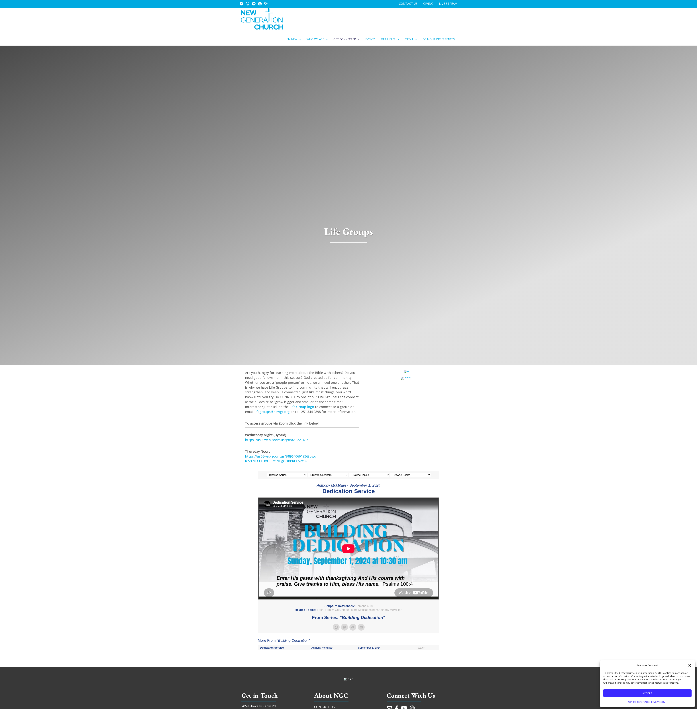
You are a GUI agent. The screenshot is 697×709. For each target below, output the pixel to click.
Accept (647, 693)
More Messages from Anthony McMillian (376, 609)
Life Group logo (302, 407)
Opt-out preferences (638, 701)
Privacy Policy (658, 701)
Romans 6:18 (364, 606)
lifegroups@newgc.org (272, 411)
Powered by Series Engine (425, 657)
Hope (345, 609)
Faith (320, 609)
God (337, 609)
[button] (690, 665)
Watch (421, 647)
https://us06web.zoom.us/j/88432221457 (276, 440)
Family (329, 609)
